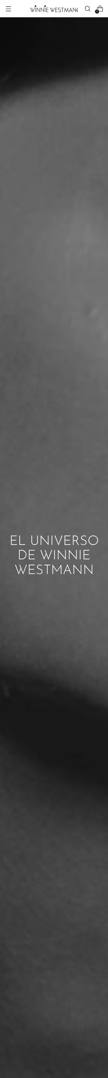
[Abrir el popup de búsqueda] (87, 9)
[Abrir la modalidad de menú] (8, 9)
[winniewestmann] (54, 8)
